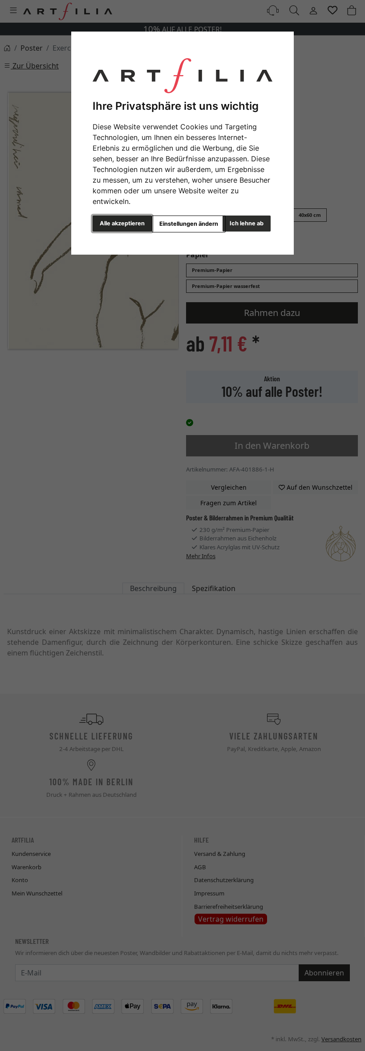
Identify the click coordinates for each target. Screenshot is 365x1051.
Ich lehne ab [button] (247, 223)
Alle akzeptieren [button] (122, 223)
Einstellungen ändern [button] (188, 223)
